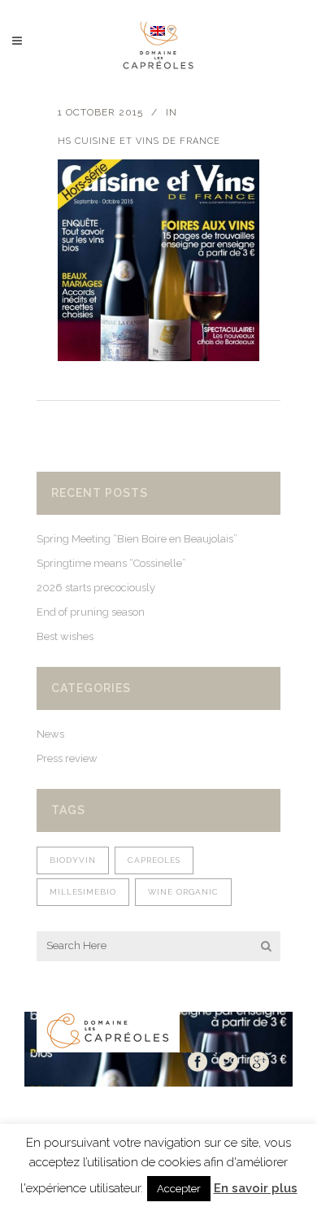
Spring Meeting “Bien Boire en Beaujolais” (137, 539)
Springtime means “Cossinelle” (111, 563)
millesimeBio (83, 891)
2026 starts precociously (96, 588)
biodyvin (73, 860)
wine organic (183, 891)
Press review (67, 758)
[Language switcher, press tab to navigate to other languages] (162, 29)
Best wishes (65, 636)
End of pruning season (91, 612)
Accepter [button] (179, 1189)
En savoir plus (255, 1188)
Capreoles (154, 860)
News (50, 734)
